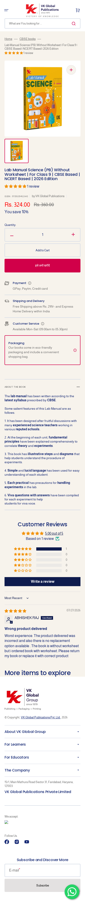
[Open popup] (29, 283)
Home (8, 39)
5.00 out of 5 (54, 533)
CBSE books (27, 39)
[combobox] (42, 23)
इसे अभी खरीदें (42, 265)
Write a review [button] (42, 581)
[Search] (74, 24)
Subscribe (42, 885)
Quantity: (10, 225)
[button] (6, 10)
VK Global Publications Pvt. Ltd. (41, 717)
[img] (15, 611)
